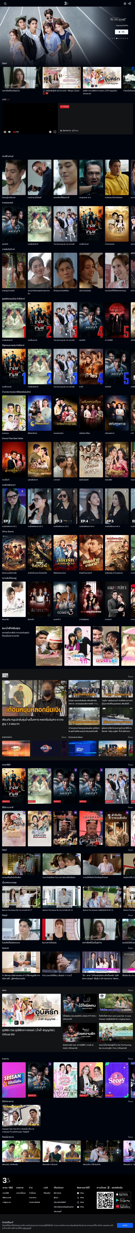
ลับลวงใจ (31, 619)
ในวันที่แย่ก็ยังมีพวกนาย (11, 942)
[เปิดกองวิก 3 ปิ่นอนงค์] (62, 1151)
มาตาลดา (57, 480)
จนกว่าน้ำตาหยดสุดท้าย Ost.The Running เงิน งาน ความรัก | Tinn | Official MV (115, 1046)
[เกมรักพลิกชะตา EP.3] (65, 506)
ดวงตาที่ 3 (57, 619)
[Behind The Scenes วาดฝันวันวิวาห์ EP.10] (102, 897)
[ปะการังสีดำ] (117, 320)
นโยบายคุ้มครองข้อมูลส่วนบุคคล (64, 1207)
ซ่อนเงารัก (5, 619)
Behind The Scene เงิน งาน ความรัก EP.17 (17, 910)
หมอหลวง (5, 433)
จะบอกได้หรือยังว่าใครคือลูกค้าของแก (95, 877)
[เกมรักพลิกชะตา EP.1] (14, 506)
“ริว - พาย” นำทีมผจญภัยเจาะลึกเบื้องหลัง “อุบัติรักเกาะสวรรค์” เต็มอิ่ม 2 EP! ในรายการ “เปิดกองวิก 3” (100, 977)
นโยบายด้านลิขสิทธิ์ (60, 1202)
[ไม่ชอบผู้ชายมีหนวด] (14, 177)
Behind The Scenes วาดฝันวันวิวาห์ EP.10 (98, 910)
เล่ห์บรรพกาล (109, 433)
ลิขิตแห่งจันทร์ (32, 433)
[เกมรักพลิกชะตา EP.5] (117, 506)
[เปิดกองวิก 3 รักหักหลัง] (21, 1151)
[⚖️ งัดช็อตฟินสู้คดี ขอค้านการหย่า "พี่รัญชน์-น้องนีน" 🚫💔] (62, 77)
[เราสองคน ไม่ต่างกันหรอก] (117, 177)
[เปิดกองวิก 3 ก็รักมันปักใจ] (102, 1151)
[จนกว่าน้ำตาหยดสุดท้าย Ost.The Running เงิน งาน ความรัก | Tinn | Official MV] (116, 1032)
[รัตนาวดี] (49, 646)
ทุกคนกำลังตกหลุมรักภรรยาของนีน (39, 292)
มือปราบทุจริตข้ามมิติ (9, 573)
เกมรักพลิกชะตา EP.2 (35, 526)
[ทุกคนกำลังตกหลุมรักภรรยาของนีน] (39, 270)
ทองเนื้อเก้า (6, 480)
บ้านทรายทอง (109, 244)
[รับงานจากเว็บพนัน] (61, 929)
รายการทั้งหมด (20, 1193)
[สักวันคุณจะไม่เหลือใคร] (65, 270)
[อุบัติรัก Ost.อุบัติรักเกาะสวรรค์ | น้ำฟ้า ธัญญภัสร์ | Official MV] (102, 77)
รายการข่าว (32, 1197)
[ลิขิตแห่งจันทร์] (39, 413)
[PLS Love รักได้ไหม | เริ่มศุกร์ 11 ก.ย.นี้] (61, 962)
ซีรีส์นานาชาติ (7, 1197)
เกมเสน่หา (108, 619)
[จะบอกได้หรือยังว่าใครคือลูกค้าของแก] (102, 864)
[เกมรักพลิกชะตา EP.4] (91, 506)
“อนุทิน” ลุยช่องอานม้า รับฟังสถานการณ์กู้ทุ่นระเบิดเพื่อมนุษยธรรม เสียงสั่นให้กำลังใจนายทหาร (117, 702)
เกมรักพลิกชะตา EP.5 (112, 526)
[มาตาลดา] (65, 459)
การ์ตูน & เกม (7, 1202)
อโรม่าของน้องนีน (85, 290)
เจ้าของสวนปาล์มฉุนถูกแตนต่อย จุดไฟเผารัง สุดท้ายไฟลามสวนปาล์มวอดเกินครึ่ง (84, 730)
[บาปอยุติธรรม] (91, 599)
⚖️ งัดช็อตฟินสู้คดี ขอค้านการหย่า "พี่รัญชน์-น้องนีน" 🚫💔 (61, 92)
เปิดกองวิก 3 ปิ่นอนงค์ (50, 1164)
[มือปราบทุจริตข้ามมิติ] (14, 553)
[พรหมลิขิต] (117, 459)
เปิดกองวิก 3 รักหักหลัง (10, 1164)
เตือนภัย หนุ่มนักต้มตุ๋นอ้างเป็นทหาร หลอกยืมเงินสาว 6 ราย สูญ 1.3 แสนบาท (32, 722)
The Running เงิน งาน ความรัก (64, 244)
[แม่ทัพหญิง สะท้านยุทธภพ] (117, 553)
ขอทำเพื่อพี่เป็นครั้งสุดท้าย (11, 90)
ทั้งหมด (130, 676)
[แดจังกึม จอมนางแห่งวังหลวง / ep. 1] (39, 828)
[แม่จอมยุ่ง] (106, 646)
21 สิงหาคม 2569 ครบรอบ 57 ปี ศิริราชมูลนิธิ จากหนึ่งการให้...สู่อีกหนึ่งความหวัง (21, 977)
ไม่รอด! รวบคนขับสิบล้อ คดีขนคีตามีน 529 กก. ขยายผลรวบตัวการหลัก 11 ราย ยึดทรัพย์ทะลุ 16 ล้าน (84, 702)
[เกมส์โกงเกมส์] (91, 224)
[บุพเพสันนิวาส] (39, 459)
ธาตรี (81, 386)
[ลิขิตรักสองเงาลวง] (65, 553)
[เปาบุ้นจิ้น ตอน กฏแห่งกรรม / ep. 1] (91, 828)
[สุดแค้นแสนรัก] (91, 459)
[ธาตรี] (91, 366)
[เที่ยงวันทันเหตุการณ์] (46, 748)
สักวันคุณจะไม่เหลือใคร (61, 290)
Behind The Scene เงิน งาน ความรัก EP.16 (58, 910)
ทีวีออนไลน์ (47, 1193)
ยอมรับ (125, 1225)
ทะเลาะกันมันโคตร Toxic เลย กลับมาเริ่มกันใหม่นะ (59, 877)
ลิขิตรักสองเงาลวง (60, 573)
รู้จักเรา (56, 1197)
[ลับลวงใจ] (39, 599)
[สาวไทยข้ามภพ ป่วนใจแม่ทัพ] (39, 553)
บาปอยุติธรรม (84, 619)
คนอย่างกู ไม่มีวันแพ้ (34, 197)
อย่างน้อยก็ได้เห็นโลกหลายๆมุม (115, 290)
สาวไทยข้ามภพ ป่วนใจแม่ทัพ (37, 573)
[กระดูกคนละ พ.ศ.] (91, 177)
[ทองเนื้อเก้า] (14, 459)
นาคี (132, 433)
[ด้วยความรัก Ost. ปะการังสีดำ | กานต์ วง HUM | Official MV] (80, 1032)
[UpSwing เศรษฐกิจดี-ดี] (113, 748)
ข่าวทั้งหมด (32, 1193)
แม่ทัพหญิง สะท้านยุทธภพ (114, 573)
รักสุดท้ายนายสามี (85, 573)
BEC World (57, 1193)
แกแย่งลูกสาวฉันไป (8, 290)
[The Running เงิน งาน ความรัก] (65, 224)
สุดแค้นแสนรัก (84, 480)
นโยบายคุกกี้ (57, 1211)
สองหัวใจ (5, 244)
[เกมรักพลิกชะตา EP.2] (39, 506)
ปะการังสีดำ (109, 340)
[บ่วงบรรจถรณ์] (65, 413)
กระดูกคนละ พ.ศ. (85, 197)
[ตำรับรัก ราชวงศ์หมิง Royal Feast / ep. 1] (117, 828)
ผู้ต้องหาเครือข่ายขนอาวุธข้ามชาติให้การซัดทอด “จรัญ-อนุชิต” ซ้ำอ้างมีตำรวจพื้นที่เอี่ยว (117, 730)
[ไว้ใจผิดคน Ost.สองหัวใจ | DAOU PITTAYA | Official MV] (80, 1003)
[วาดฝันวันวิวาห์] (39, 224)
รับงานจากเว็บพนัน (49, 942)
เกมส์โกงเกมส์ (84, 244)
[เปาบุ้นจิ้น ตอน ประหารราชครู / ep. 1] (65, 828)
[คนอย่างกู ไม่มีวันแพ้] (39, 177)
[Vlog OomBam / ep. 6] (65, 1080)
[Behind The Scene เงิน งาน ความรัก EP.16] (62, 897)
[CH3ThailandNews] (83, 748)
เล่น (123, 32)
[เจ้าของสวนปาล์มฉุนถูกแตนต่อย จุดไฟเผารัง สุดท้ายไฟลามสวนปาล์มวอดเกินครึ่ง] (84, 716)
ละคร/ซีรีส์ (6, 1193)
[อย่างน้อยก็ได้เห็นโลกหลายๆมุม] (117, 270)
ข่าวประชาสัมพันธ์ (34, 1202)
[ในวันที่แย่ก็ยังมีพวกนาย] (21, 929)
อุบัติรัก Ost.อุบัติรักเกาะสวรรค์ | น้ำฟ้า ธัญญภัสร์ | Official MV (100, 92)
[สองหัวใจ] (14, 224)
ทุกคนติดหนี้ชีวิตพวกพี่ (61, 197)
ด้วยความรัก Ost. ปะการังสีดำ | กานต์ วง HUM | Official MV (78, 1046)
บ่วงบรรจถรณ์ (58, 433)
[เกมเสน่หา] (117, 599)
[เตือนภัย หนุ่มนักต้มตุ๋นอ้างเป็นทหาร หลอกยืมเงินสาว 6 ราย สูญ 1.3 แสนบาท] (34, 698)
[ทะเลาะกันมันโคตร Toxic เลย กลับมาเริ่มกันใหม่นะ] (62, 864)
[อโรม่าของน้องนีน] (91, 270)
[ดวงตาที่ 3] (65, 599)
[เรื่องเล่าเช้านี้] (16, 748)
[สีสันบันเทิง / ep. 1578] (14, 1080)
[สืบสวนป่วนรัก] (77, 646)
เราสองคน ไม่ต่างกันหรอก (113, 197)
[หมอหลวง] (14, 413)
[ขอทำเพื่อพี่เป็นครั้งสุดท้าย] (21, 77)
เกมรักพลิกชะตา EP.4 (86, 526)
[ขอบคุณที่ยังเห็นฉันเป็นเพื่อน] (21, 864)
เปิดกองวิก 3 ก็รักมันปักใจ (91, 1164)
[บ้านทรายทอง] (117, 224)
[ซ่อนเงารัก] (14, 599)
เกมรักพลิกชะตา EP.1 (9, 526)
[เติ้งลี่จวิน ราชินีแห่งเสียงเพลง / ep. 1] (14, 828)
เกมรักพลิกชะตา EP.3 (61, 526)
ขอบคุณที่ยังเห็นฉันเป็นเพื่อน (11, 877)
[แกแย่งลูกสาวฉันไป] (14, 270)
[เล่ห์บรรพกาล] (117, 413)
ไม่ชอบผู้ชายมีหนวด (8, 197)
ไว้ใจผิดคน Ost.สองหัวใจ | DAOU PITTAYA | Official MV (79, 1017)
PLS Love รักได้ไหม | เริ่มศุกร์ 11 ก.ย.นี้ (57, 975)
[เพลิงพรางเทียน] (91, 413)
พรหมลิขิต (108, 480)
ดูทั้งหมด (75, 130)
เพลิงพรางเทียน (84, 433)
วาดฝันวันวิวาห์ (33, 244)
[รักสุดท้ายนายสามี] (91, 553)
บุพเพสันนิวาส (33, 480)
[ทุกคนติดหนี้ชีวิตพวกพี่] (65, 177)
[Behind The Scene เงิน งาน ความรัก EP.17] (21, 897)
